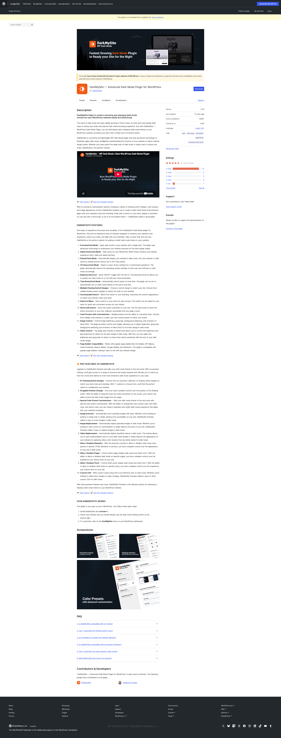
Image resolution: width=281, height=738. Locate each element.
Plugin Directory (14, 11)
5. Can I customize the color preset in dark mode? (97, 651)
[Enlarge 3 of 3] (157, 563)
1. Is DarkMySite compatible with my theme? (95, 624)
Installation (106, 100)
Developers (119, 713)
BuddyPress (226, 716)
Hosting (11, 713)
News (11, 709)
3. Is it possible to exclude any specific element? (96, 638)
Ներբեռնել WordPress (268, 4)
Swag (171, 716)
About (11, 706)
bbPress (225, 713)
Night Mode (199, 138)
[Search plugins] (32, 24)
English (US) (199, 128)
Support (201, 100)
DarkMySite (97, 91)
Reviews (93, 100)
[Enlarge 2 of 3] (157, 537)
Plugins (64, 713)
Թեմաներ (66, 709)
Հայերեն (33, 726)
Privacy (11, 716)
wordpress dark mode (196, 142)
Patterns (65, 716)
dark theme (199, 133)
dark (183, 133)
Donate (171, 713)
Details (82, 100)
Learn (117, 706)
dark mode (190, 133)
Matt (223, 709)
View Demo (84, 202)
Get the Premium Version (103, 202)
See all (201, 188)
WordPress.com (228, 706)
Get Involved (173, 706)
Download (199, 89)
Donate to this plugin (174, 228)
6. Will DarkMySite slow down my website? (94, 658)
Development (121, 100)
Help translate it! (158, 17)
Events (170, 709)
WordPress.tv (121, 716)
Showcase (65, 706)
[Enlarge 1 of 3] (114, 537)
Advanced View (172, 148)
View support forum (174, 207)
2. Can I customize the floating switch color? (95, 631)
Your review (170, 188)
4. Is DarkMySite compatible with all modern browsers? (99, 645)
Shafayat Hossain (130, 683)
